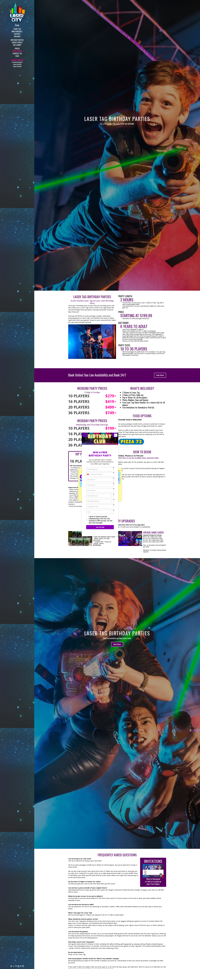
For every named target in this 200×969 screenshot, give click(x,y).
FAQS (17, 56)
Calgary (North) (17, 64)
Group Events (17, 42)
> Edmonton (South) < (17, 62)
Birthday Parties (17, 40)
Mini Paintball (17, 31)
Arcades (17, 36)
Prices (17, 48)
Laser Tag (17, 29)
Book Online (17, 51)
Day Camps (17, 45)
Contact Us (17, 53)
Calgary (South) (17, 66)
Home (17, 25)
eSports (17, 34)
